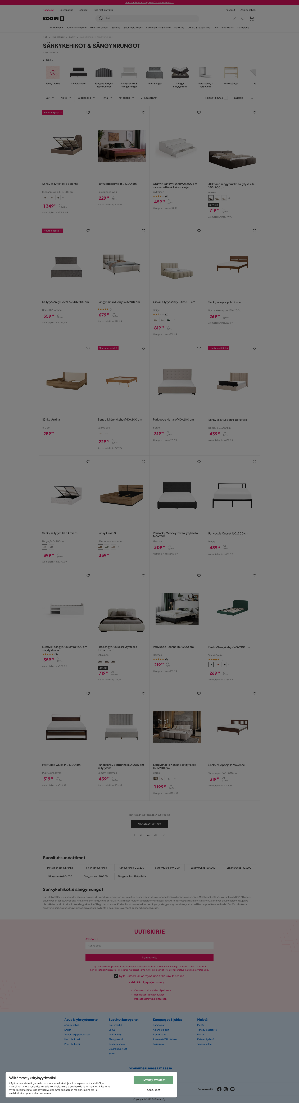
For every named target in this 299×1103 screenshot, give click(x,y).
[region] (91, 1084)
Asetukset (153, 1090)
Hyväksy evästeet (154, 1080)
